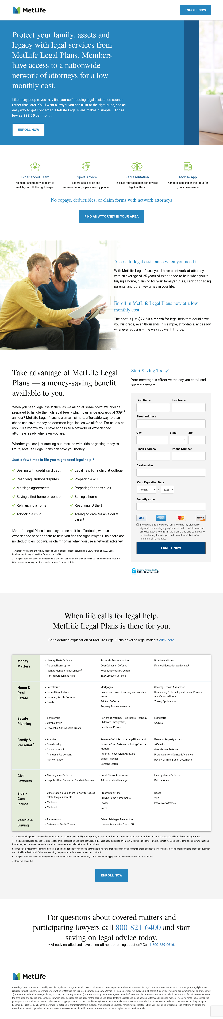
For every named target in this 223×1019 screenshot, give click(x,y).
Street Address (146, 416)
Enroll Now (28, 129)
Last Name (179, 400)
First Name (143, 400)
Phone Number (182, 449)
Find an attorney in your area (111, 216)
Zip (191, 433)
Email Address (146, 449)
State (173, 433)
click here (166, 640)
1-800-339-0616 (161, 945)
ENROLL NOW (195, 10)
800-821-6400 (138, 926)
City (139, 433)
